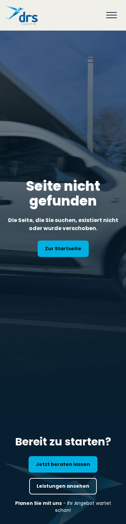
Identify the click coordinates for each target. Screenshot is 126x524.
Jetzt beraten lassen (63, 464)
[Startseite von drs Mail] (21, 15)
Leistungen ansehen (63, 486)
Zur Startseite (63, 248)
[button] (111, 15)
